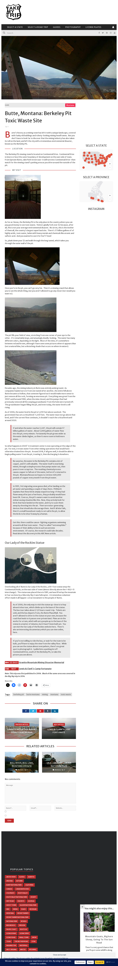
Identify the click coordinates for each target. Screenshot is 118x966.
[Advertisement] (71, 12)
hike (7, 909)
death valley (23, 893)
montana (54, 694)
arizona (9, 881)
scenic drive (24, 933)
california (29, 885)
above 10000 (11, 877)
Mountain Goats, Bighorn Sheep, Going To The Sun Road (99, 939)
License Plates (93, 27)
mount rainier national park (17, 917)
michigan (32, 909)
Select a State (15, 27)
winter (22, 949)
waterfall (23, 945)
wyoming (32, 949)
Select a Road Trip (38, 27)
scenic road (10, 937)
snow (34, 937)
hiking (15, 909)
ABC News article (48, 533)
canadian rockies (22, 889)
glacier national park (28, 905)
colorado (10, 893)
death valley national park (16, 897)
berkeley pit (18, 694)
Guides (56, 27)
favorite (21, 901)
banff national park (14, 885)
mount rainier (22, 913)
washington (11, 945)
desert (33, 897)
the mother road (21, 941)
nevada (23, 921)
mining (45, 694)
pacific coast (11, 929)
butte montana (33, 694)
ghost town (11, 905)
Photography (73, 27)
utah (33, 941)
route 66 (23, 929)
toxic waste (66, 694)
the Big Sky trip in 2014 (15, 676)
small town (23, 937)
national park (11, 921)
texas (8, 941)
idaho (23, 909)
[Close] (82, 906)
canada (9, 889)
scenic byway (11, 933)
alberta (31, 877)
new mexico (10, 925)
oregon (22, 925)
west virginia (11, 949)
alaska (21, 877)
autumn (19, 881)
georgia (31, 901)
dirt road (10, 901)
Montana (70, 105)
